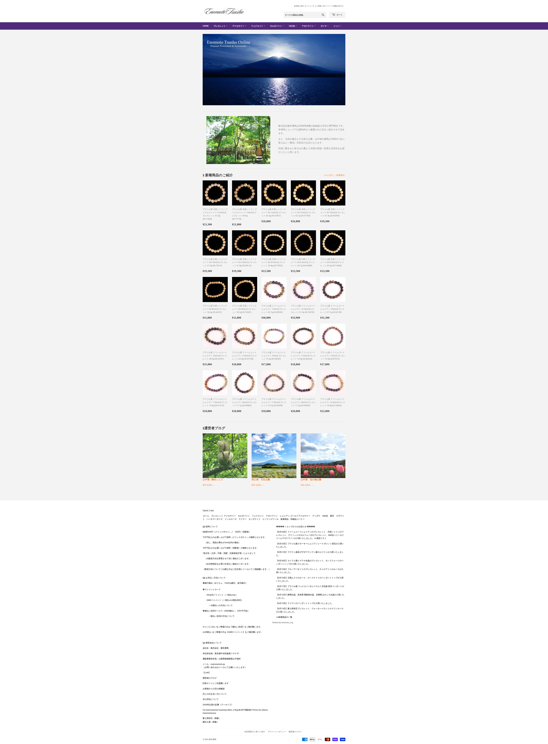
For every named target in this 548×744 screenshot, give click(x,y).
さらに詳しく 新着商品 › (334, 175)
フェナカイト (257, 26)
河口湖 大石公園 (261, 479)
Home (206, 26)
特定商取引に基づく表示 (254, 732)
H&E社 (292, 26)
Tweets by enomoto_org (282, 622)
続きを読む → (209, 485)
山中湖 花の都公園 (311, 479)
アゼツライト (308, 26)
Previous (209, 69)
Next (339, 69)
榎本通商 (212, 739)
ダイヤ (324, 26)
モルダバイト (276, 26)
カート (339, 14)
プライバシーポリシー (276, 732)
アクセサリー (238, 26)
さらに (337, 26)
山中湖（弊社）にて (213, 479)
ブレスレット (219, 26)
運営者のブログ (295, 732)
